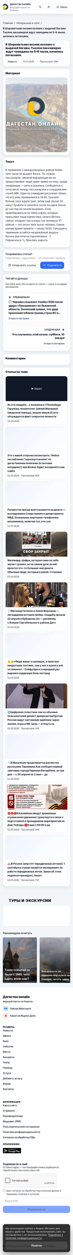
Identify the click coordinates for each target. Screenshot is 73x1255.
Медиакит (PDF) (12, 1121)
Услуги (7, 1073)
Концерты (8, 1057)
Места (6, 1051)
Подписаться (37, 1209)
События (8, 1046)
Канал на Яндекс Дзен (20, 1015)
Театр (6, 1062)
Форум (7, 1083)
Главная (8, 22)
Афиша (7, 1035)
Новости (8, 1030)
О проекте (9, 1110)
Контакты (8, 1089)
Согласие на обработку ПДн (19, 1137)
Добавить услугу (12, 1078)
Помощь (8, 1067)
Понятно (36, 1245)
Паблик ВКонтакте (17, 1008)
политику (22, 1194)
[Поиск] (40, 6)
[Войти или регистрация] (48, 6)
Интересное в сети (27, 22)
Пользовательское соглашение (21, 1126)
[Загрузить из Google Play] (12, 1150)
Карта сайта (10, 1105)
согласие (34, 1194)
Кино (6, 1041)
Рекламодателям (13, 1116)
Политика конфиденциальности (21, 1132)
